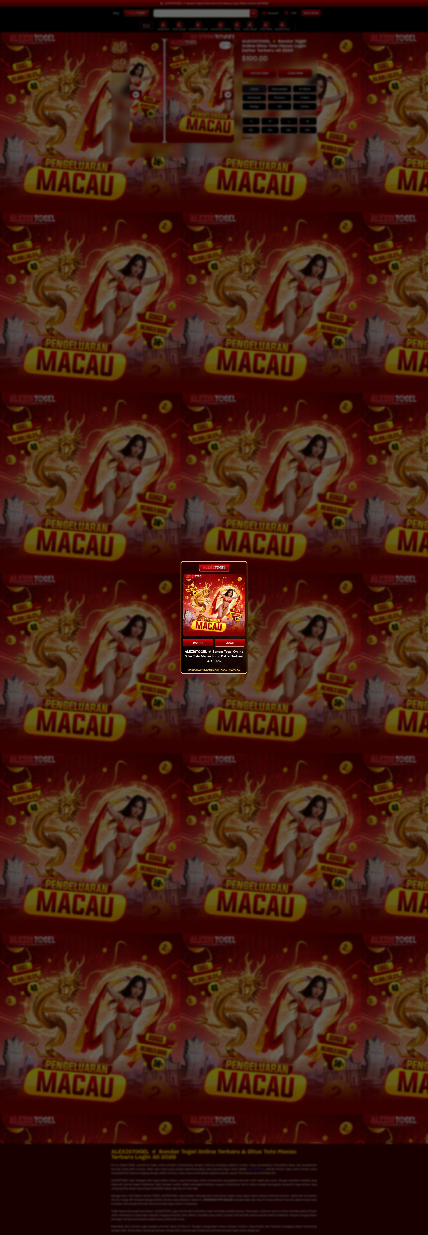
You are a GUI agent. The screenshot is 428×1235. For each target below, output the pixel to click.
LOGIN (230, 643)
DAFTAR (198, 643)
